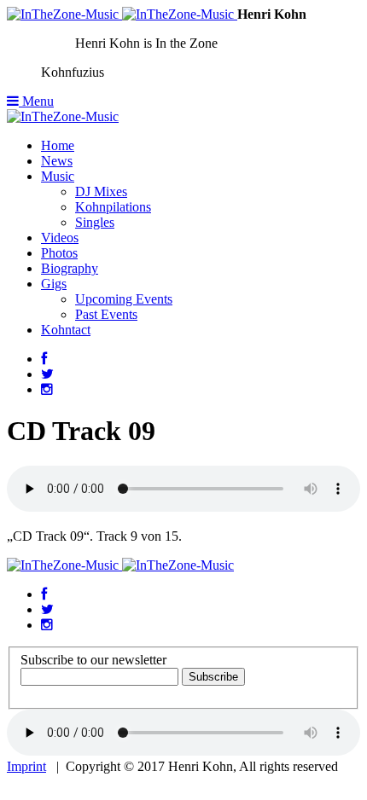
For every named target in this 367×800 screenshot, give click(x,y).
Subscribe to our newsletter (93, 659)
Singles (94, 222)
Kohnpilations (113, 207)
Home (57, 145)
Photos (59, 253)
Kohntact (65, 329)
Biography (69, 268)
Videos (60, 237)
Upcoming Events (123, 299)
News (57, 161)
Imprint (26, 766)
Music (57, 176)
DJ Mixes (101, 191)
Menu (36, 101)
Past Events (106, 314)
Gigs (54, 283)
